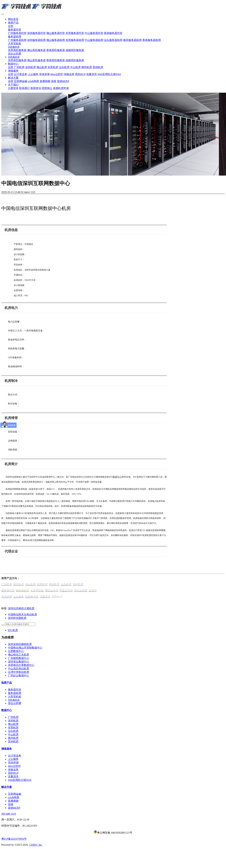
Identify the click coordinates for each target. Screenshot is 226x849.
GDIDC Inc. (36, 844)
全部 (10, 26)
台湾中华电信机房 (18, 672)
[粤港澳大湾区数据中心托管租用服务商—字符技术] (113, 6)
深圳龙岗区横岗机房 (20, 644)
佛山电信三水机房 (18, 654)
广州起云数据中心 (18, 675)
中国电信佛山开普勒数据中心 (25, 647)
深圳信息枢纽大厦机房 (21, 608)
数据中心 (117, 477)
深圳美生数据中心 (18, 661)
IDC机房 (13, 630)
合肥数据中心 (16, 651)
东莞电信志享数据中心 (21, 665)
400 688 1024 (8, 813)
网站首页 (13, 19)
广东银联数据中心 (18, 658)
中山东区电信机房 (18, 668)
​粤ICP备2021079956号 (14, 838)
